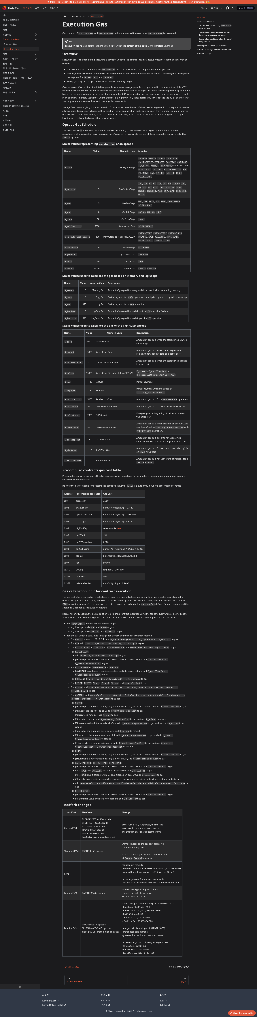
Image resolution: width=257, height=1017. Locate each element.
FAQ (5, 115)
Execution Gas (11, 49)
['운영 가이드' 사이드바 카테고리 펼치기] (36, 101)
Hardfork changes (204, 53)
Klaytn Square (49, 1000)
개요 (5, 15)
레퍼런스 (54, 8)
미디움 (104, 1000)
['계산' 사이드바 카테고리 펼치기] (36, 54)
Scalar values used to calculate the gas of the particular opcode (215, 40)
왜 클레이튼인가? (11, 20)
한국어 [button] (217, 8)
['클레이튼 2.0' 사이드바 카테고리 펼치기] (36, 92)
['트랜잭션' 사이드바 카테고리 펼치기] (36, 34)
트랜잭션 (7, 34)
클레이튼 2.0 (9, 92)
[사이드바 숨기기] (20, 986)
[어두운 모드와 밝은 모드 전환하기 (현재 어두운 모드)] (233, 8)
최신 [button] (203, 8)
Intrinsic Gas (10, 44)
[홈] (64, 16)
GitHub (163, 1004)
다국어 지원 (8, 129)
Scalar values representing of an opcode (215, 27)
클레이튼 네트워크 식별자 (15, 68)
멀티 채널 (7, 63)
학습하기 (27, 8)
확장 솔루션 (8, 73)
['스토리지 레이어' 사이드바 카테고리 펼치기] (36, 58)
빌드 (37, 8)
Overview (201, 17)
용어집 (6, 110)
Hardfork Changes (163, 45)
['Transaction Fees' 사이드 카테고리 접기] (36, 39)
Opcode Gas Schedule (205, 21)
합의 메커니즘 (9, 24)
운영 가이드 (8, 101)
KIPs (162, 1000)
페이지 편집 (73, 966)
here (119, 528)
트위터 (104, 1004)
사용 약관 (7, 125)
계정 (5, 29)
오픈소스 (7, 120)
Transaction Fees (11, 39)
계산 (5, 53)
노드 (44, 8)
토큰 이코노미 (9, 82)
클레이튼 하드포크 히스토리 (16, 105)
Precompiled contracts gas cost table (211, 45)
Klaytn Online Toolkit (52, 1004)
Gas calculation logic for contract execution (214, 49)
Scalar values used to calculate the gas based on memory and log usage (214, 33)
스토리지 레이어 (10, 58)
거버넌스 (7, 87)
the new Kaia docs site (170, 2)
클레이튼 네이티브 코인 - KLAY (17, 77)
